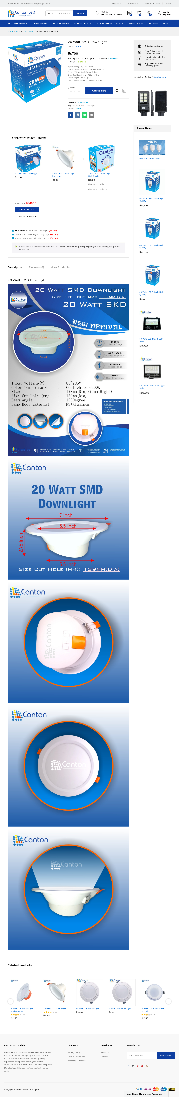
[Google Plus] (137, 1066)
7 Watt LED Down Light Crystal (153, 1010)
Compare (124, 90)
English (115, 3)
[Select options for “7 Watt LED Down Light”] (47, 1004)
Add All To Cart (26, 209)
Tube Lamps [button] (136, 23)
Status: (73, 62)
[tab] (16, 268)
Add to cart (99, 90)
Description (15, 267)
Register (167, 14)
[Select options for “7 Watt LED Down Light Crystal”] (145, 1004)
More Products (60, 267)
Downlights (82, 102)
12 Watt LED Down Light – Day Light (64, 174)
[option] (24, 1000)
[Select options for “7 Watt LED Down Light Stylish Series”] (14, 1004)
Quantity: (71, 88)
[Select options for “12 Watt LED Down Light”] (79, 1004)
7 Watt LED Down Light (54, 1009)
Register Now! (160, 77)
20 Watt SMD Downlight (84, 105)
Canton (78, 46)
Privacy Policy (74, 1053)
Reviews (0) (36, 267)
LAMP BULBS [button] (40, 23)
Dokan (168, 3)
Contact (104, 1057)
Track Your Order (152, 3)
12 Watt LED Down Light (87, 1009)
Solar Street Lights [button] (110, 23)
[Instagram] (147, 1066)
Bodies (153, 23)
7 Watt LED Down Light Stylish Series (22, 1010)
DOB (165, 23)
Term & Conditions (76, 1057)
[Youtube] (142, 1066)
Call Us (104, 12)
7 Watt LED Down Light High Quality (99, 174)
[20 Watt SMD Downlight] (70, 115)
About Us (105, 1053)
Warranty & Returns (77, 1061)
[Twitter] (132, 1066)
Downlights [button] (61, 23)
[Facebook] (128, 1066)
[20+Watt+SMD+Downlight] (77, 115)
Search (80, 13)
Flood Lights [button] (82, 23)
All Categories (17, 23)
